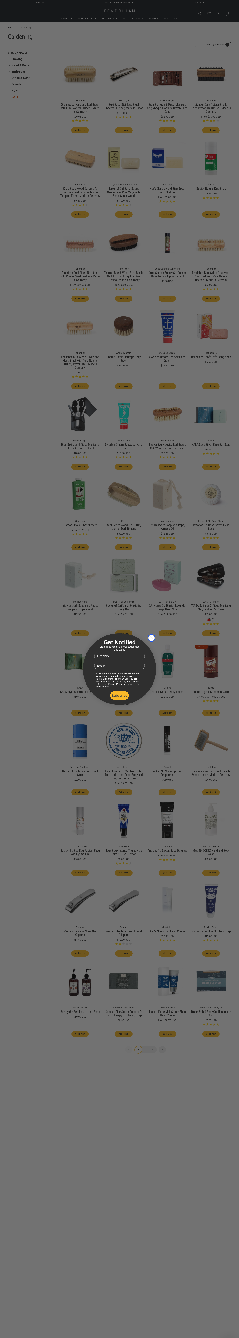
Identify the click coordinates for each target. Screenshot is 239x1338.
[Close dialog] (151, 638)
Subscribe (119, 695)
